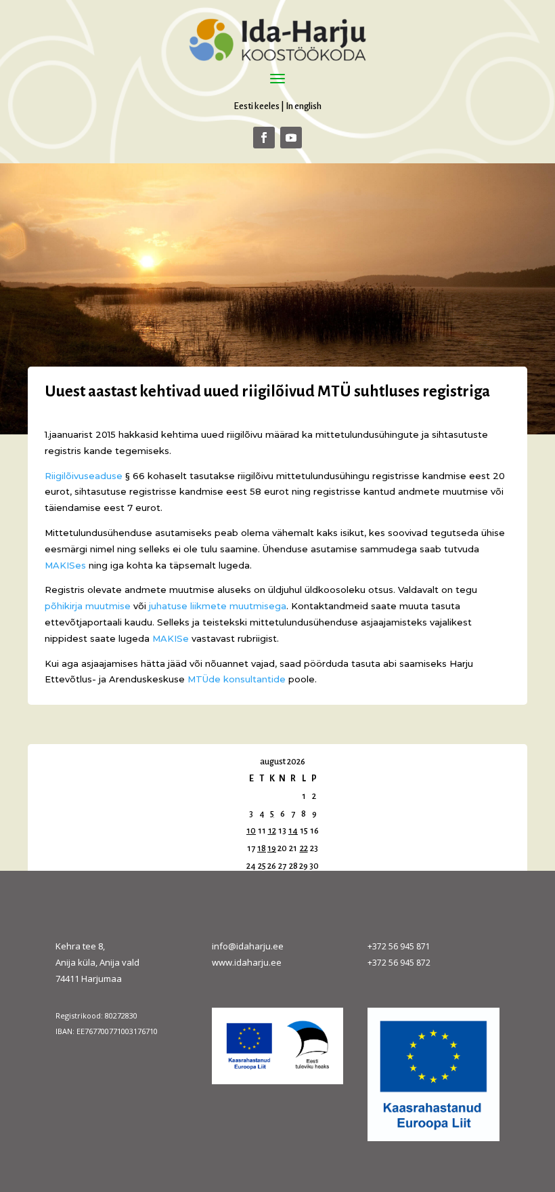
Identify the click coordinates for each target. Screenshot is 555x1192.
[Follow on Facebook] (264, 137)
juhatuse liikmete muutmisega (217, 605)
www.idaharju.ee (247, 962)
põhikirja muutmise (88, 605)
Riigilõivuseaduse (84, 475)
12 (272, 831)
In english (303, 106)
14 (293, 831)
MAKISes (65, 565)
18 (261, 848)
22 (304, 848)
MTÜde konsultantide (236, 679)
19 (271, 848)
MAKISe (170, 638)
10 (251, 831)
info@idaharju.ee (248, 946)
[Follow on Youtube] (291, 137)
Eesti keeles (257, 106)
